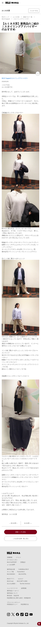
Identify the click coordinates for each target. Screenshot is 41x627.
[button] (2, 2)
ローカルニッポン (12, 560)
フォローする (34, 10)
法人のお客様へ (11, 583)
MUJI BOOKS (11, 574)
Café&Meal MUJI (23, 569)
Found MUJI (20, 571)
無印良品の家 (11, 569)
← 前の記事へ (13, 523)
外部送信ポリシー (12, 604)
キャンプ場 (10, 571)
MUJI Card (10, 581)
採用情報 (23, 588)
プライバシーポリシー (13, 602)
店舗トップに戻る (20, 532)
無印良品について (12, 593)
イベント (18, 557)
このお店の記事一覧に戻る (20, 538)
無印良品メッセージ (13, 590)
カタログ (20, 579)
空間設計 (23, 562)
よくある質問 (11, 564)
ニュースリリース (12, 588)
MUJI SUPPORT (12, 562)
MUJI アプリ (10, 579)
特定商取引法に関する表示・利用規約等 (19, 598)
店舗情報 (9, 557)
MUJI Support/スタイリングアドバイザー (15, 78)
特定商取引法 (25, 604)
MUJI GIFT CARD (22, 581)
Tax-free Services (25, 583)
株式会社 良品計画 (13, 595)
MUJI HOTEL (22, 574)
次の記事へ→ (28, 523)
